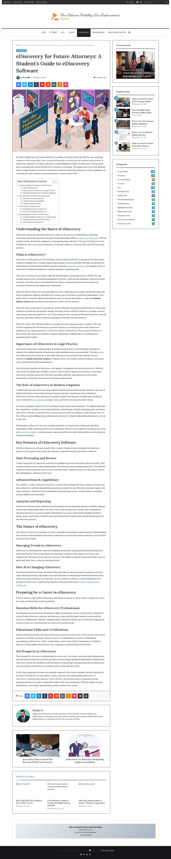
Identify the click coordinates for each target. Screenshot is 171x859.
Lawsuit (72, 32)
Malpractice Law (125, 211)
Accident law (123, 191)
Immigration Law (125, 207)
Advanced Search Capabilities (33, 201)
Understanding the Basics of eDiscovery (35, 185)
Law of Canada (85, 835)
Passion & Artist (124, 224)
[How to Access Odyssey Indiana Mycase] (123, 135)
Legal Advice (84, 32)
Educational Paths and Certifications (36, 219)
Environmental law (126, 199)
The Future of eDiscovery (29, 206)
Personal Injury (98, 32)
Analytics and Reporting (32, 204)
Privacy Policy (41, 2)
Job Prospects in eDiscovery (33, 222)
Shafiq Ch (24, 77)
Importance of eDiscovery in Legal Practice (39, 190)
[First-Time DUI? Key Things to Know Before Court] (30, 790)
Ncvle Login (29, 2)
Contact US (17, 2)
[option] (135, 65)
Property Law (124, 215)
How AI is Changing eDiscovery (34, 212)
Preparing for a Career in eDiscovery (34, 214)
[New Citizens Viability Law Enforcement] (85, 16)
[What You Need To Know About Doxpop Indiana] (123, 102)
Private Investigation (117, 32)
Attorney (53, 32)
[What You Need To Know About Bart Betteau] (123, 147)
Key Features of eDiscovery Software (35, 196)
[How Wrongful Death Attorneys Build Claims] (123, 113)
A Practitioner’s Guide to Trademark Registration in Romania (58, 802)
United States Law (85, 830)
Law (62, 32)
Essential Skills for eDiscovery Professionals (39, 217)
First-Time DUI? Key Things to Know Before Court (29, 801)
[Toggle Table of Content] (53, 182)
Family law (122, 195)
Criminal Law (123, 203)
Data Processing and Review (33, 198)
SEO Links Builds (107, 850)
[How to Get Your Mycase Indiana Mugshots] (123, 124)
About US (6, 2)
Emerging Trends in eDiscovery (35, 209)
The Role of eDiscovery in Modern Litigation (39, 193)
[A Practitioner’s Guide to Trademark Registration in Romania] (61, 790)
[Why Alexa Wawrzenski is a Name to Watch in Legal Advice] (92, 790)
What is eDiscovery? (30, 188)
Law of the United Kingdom (85, 832)
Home (44, 32)
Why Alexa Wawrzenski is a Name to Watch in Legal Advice (92, 801)
